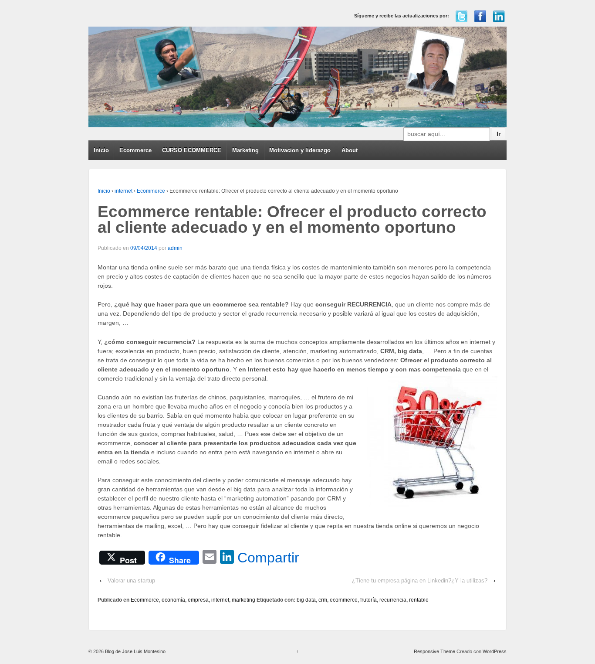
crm (322, 600)
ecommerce (344, 600)
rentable (419, 600)
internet (123, 191)
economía (173, 600)
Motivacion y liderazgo (300, 150)
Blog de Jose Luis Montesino (135, 651)
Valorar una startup (131, 580)
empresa (198, 600)
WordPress (495, 651)
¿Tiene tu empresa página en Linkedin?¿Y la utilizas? (419, 580)
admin (175, 248)
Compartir (268, 558)
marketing (243, 600)
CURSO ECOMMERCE (191, 150)
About (349, 150)
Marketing (245, 150)
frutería (368, 600)
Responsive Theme (434, 651)
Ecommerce (135, 150)
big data (306, 600)
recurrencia (392, 600)
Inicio (101, 150)
